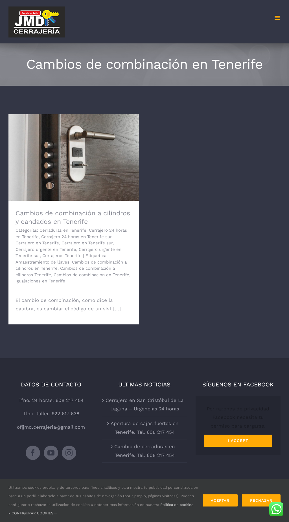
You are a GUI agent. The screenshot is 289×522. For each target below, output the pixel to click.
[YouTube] (51, 453)
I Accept (238, 440)
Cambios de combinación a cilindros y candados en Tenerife (73, 149)
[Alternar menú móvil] (278, 18)
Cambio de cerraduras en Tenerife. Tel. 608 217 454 (144, 451)
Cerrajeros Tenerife (62, 255)
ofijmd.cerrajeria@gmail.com (51, 427)
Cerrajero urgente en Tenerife (46, 249)
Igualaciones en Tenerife (40, 281)
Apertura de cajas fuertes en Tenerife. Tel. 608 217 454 (145, 428)
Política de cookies (176, 505)
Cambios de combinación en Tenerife (91, 274)
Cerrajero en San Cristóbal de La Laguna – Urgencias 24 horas (145, 404)
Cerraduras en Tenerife (63, 230)
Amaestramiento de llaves (42, 262)
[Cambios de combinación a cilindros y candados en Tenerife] (73, 157)
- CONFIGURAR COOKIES (31, 513)
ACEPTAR (220, 500)
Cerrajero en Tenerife (37, 242)
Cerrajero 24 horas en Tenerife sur (76, 236)
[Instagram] (69, 453)
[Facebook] (33, 453)
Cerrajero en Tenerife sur (87, 242)
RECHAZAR (261, 500)
